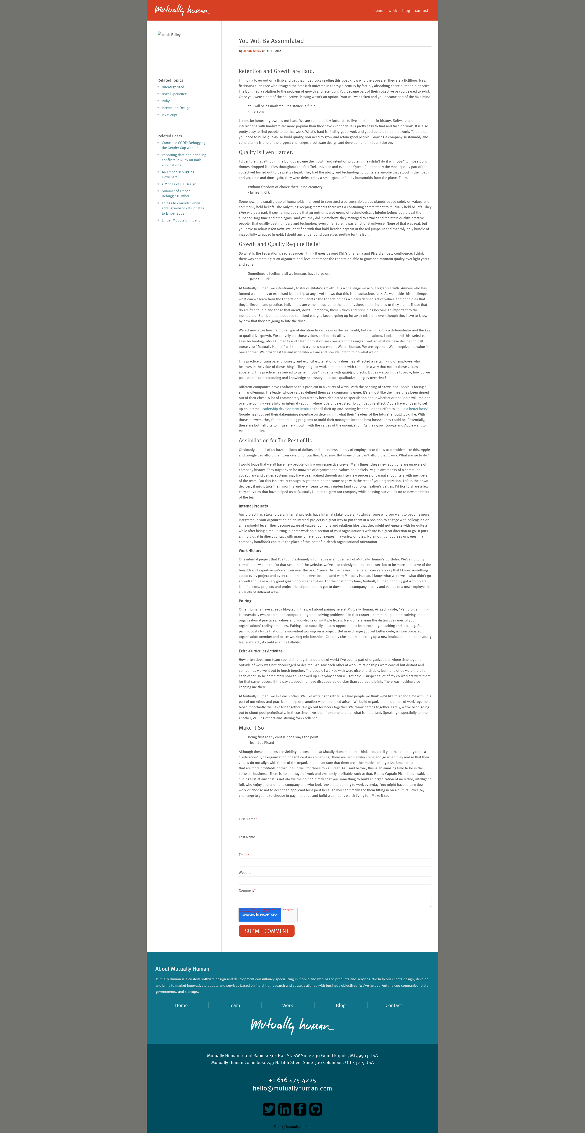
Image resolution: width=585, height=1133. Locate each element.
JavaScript (169, 114)
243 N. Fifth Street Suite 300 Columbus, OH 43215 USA (292, 1062)
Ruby (166, 101)
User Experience (174, 93)
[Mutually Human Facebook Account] (300, 1109)
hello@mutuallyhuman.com (292, 1088)
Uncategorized (173, 87)
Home (207, 10)
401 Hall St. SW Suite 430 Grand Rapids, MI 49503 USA (292, 1055)
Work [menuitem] (392, 10)
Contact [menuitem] (421, 10)
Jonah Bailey (252, 50)
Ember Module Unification (182, 220)
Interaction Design (176, 107)
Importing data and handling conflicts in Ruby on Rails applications (184, 160)
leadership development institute (287, 408)
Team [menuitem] (378, 10)
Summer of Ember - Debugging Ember (177, 193)
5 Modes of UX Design (179, 184)
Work (287, 1005)
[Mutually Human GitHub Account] (315, 1109)
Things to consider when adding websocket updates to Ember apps (183, 208)
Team (234, 1005)
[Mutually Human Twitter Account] (269, 1109)
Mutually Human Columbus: (238, 1062)
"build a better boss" (412, 408)
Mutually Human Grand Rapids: (237, 1055)
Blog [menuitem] (406, 10)
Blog (341, 1005)
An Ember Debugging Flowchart (178, 174)
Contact (394, 1005)
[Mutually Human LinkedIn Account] (285, 1109)
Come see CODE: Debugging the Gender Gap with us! (183, 145)
